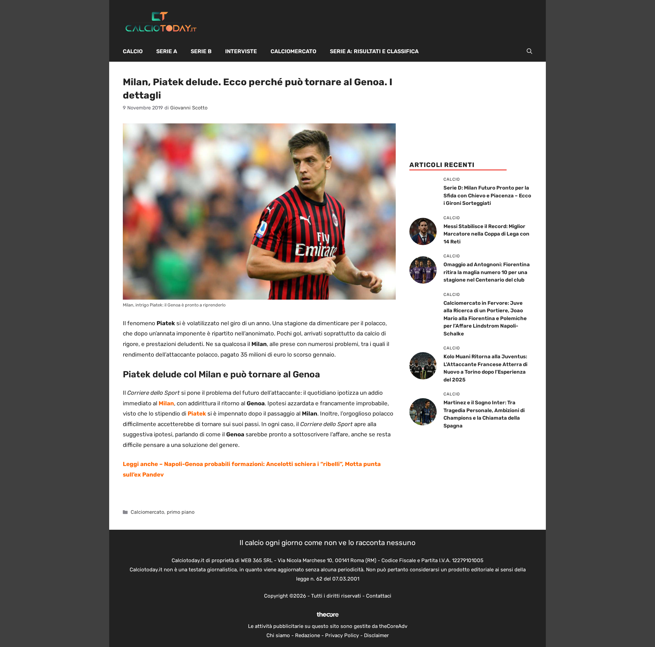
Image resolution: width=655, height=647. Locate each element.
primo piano (180, 512)
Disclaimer (376, 635)
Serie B (201, 51)
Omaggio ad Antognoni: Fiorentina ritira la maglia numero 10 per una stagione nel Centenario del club (486, 272)
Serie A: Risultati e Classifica (374, 51)
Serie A (166, 51)
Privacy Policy (342, 635)
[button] (529, 51)
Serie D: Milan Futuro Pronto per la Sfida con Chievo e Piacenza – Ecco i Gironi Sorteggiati (487, 195)
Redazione (307, 635)
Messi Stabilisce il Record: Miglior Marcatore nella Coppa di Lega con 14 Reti (486, 234)
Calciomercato (293, 51)
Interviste (241, 51)
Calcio (133, 51)
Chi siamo (278, 635)
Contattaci (378, 596)
